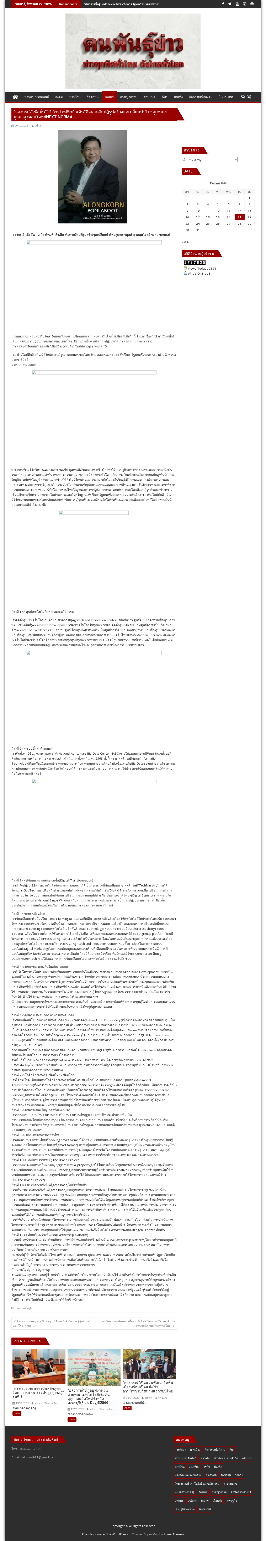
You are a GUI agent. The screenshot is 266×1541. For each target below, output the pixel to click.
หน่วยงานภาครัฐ (184, 1492)
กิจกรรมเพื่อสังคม (214, 1450)
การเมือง (195, 1450)
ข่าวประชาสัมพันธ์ (185, 1458)
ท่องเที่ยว (194, 1467)
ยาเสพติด (211, 1475)
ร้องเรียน (226, 1475)
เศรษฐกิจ (28, 1308)
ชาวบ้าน (180, 1467)
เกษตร (18, 1308)
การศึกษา (180, 1450)
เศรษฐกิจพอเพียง (185, 1509)
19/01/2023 (22, 1403)
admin (38, 125)
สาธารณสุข (230, 1483)
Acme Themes (174, 1534)
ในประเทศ (205, 1509)
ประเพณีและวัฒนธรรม (188, 1475)
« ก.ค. (185, 242)
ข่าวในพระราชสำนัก (226, 1458)
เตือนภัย (217, 1501)
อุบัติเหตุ (192, 1501)
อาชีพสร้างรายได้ (241, 1492)
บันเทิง (218, 1467)
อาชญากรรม (219, 1492)
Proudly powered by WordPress (105, 1534)
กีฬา (231, 1450)
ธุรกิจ (206, 1467)
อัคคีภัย (202, 1492)
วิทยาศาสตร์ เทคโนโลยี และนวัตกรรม (197, 1483)
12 (218, 210)
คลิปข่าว (247, 1458)
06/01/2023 (132, 1398)
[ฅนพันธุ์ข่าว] (15, 96)
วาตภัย (239, 1475)
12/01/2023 (77, 1409)
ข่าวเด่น (205, 1458)
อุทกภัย (179, 1501)
